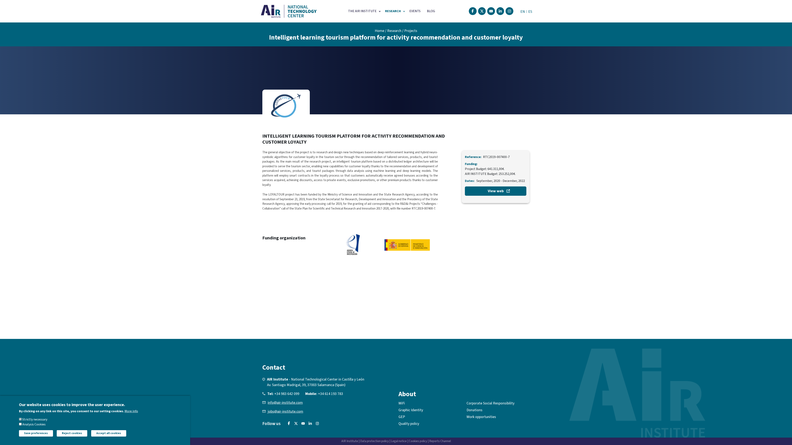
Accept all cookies (108, 433)
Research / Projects (402, 30)
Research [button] (393, 11)
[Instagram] (509, 11)
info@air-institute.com (285, 402)
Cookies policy (418, 441)
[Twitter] (482, 11)
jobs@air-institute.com (285, 411)
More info (131, 411)
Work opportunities (481, 416)
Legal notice (399, 441)
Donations (474, 410)
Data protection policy (374, 441)
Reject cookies (72, 433)
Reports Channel (440, 441)
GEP (401, 416)
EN (522, 11)
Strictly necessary (34, 419)
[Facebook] (473, 11)
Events (415, 11)
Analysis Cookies (34, 424)
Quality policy (408, 423)
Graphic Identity (410, 410)
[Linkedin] (500, 11)
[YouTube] (491, 11)
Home (379, 30)
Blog (431, 11)
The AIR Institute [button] (362, 11)
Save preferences (36, 433)
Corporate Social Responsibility (490, 403)
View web (496, 191)
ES (530, 11)
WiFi (401, 403)
